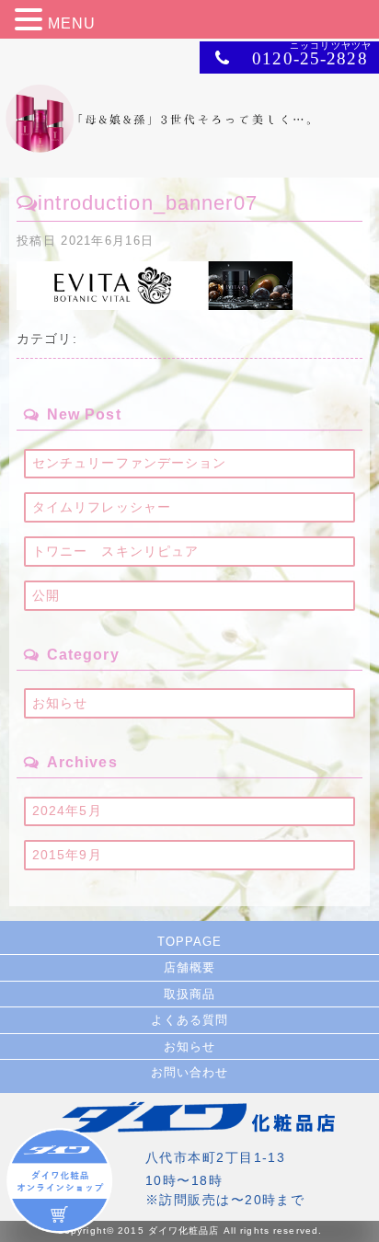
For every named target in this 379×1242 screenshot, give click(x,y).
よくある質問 (190, 1020)
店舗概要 (189, 967)
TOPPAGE (190, 942)
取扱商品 (189, 994)
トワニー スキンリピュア (115, 551)
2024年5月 (67, 810)
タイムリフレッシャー (101, 507)
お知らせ (59, 703)
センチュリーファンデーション (129, 462)
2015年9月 (67, 854)
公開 (46, 595)
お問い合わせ (190, 1072)
